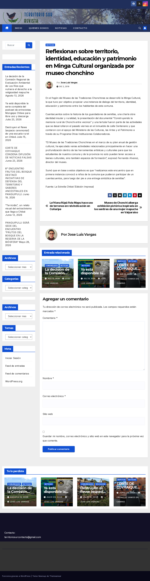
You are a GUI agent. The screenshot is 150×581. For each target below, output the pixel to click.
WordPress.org (13, 381)
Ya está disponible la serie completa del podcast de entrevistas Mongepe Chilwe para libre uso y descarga (18, 110)
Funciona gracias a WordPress (16, 576)
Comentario (50, 317)
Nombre (48, 378)
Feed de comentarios (17, 373)
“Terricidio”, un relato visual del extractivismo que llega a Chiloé (18, 208)
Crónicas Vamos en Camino (128, 281)
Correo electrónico (54, 396)
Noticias (61, 28)
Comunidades (52, 265)
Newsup (42, 576)
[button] (140, 28)
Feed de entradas (15, 365)
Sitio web (48, 414)
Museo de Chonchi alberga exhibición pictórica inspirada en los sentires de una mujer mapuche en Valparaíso (116, 207)
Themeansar (55, 576)
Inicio (18, 28)
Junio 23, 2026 (127, 493)
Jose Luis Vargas (69, 82)
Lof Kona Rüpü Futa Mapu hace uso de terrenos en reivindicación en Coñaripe (71, 206)
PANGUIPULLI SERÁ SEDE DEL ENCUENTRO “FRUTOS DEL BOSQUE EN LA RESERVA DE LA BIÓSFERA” (17, 232)
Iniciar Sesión (13, 358)
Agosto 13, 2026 (19, 497)
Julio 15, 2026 (91, 497)
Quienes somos (39, 28)
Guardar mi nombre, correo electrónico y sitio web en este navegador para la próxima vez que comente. (93, 438)
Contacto (80, 28)
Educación (100, 484)
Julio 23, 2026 (55, 497)
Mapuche (122, 261)
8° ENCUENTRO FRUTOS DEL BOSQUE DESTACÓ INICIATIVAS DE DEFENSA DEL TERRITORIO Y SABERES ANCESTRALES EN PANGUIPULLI (18, 181)
